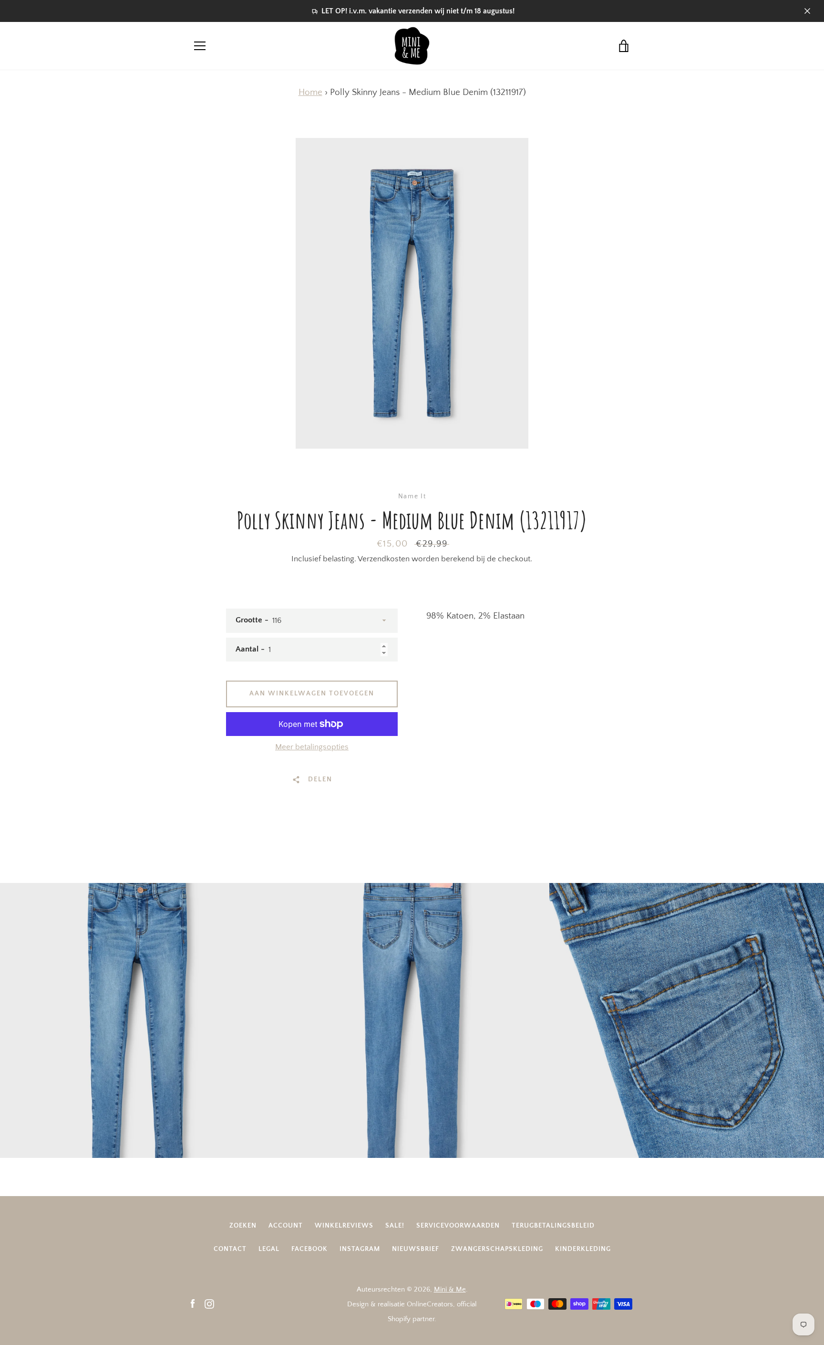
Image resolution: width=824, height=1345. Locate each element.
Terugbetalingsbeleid (553, 1225)
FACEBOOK (309, 1249)
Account (285, 1225)
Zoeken (243, 1225)
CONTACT (230, 1249)
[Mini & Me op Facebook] (192, 1304)
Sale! (394, 1225)
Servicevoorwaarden (458, 1225)
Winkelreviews (344, 1225)
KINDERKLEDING (583, 1249)
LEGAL (268, 1249)
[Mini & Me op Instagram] (209, 1304)
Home (310, 92)
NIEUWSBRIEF (415, 1249)
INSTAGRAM (360, 1249)
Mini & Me (450, 1289)
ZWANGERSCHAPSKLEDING (497, 1249)
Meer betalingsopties (312, 747)
